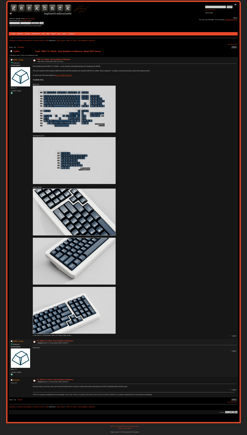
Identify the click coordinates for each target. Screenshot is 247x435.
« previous (230, 44)
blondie (16, 380)
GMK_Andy (60, 40)
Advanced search (210, 9)
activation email (26, 20)
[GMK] (12, 94)
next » (236, 44)
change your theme (231, 19)
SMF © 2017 (124, 426)
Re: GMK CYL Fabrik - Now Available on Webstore (55, 341)
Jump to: (222, 412)
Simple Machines (134, 426)
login (26, 18)
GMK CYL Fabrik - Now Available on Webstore (53, 59)
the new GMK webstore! (63, 75)
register (32, 18)
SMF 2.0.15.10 (115, 426)
